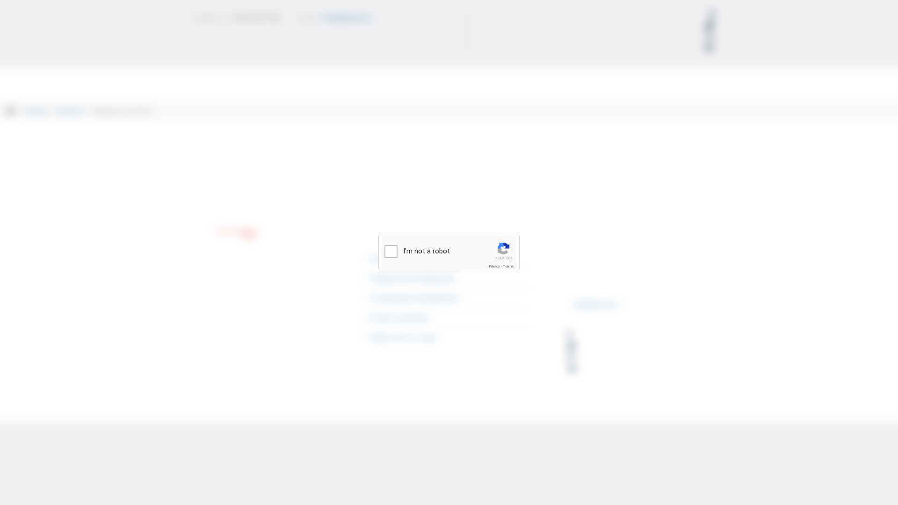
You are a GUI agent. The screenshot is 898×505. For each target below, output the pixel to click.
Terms (508, 266)
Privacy (494, 266)
